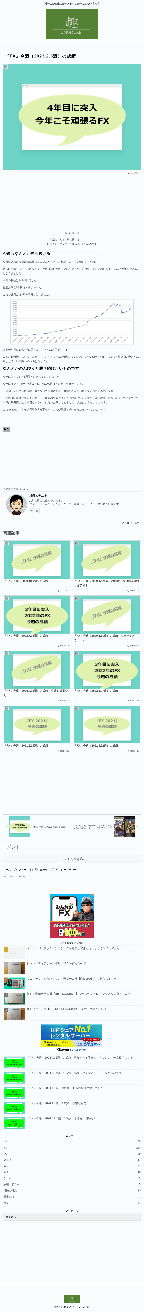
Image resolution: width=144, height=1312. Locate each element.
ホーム (7, 869)
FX (8, 429)
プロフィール (21, 869)
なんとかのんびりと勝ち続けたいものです (73, 244)
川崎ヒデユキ (38, 495)
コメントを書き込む (72, 859)
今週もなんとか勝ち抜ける (64, 239)
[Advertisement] (72, 200)
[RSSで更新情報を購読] (37, 510)
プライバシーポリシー (63, 869)
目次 (67, 233)
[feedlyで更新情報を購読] (31, 510)
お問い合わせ (40, 869)
